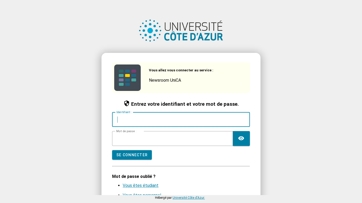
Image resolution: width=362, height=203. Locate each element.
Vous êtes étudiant (140, 185)
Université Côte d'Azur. (189, 198)
